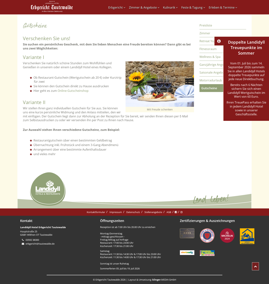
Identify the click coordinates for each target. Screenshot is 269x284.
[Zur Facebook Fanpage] (176, 212)
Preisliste (205, 25)
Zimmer (204, 33)
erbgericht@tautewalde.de (40, 243)
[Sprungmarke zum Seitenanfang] (255, 266)
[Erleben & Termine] (237, 7)
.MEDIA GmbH (164, 279)
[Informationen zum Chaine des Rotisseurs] (207, 235)
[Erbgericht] (125, 7)
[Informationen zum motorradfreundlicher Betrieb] (247, 236)
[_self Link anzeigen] (218, 41)
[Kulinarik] (178, 7)
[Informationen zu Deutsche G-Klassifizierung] (187, 233)
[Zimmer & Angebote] (159, 7)
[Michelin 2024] (227, 235)
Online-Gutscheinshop (73, 91)
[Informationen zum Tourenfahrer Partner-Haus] (207, 253)
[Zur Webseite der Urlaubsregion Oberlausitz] (187, 253)
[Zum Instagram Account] (181, 212)
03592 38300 (32, 239)
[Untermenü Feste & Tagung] (205, 7)
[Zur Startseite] (52, 7)
